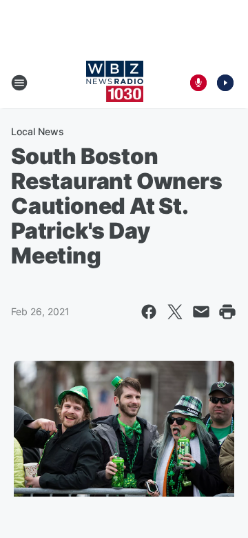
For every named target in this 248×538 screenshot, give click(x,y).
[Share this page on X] (175, 311)
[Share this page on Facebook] (148, 311)
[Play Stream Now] (225, 82)
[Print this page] (227, 311)
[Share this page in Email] (201, 311)
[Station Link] (114, 83)
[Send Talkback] (198, 82)
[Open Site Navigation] (19, 82)
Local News (37, 131)
